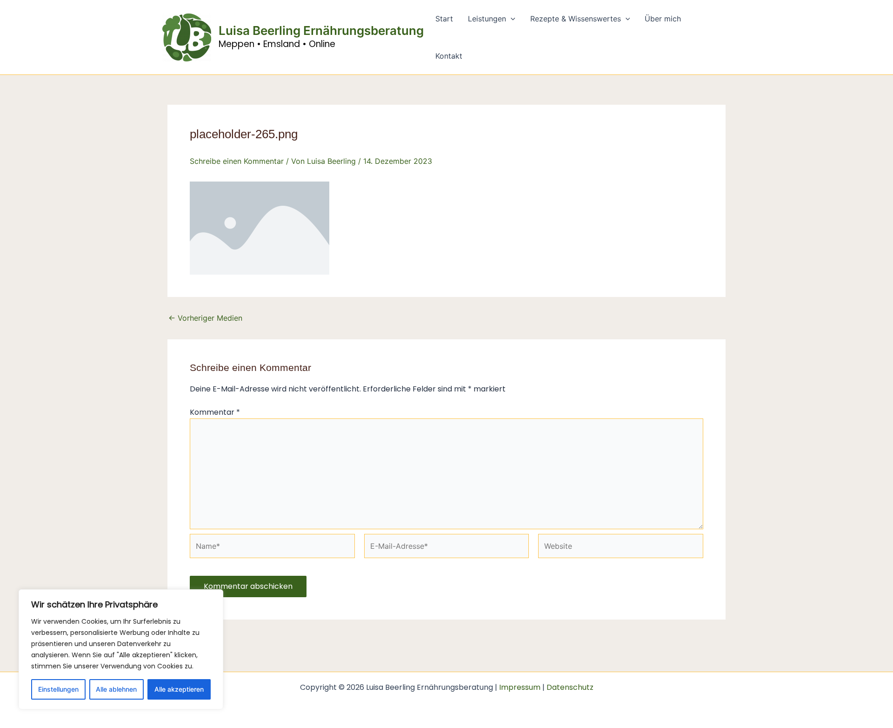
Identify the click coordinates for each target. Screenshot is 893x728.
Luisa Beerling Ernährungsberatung (321, 30)
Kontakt (448, 56)
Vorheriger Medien (205, 318)
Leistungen (487, 18)
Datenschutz (569, 687)
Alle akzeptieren (179, 689)
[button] (510, 18)
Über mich (663, 18)
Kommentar (215, 412)
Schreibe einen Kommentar (237, 161)
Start (444, 18)
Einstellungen (58, 689)
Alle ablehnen (116, 689)
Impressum (519, 687)
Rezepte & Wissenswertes (575, 18)
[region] (121, 649)
